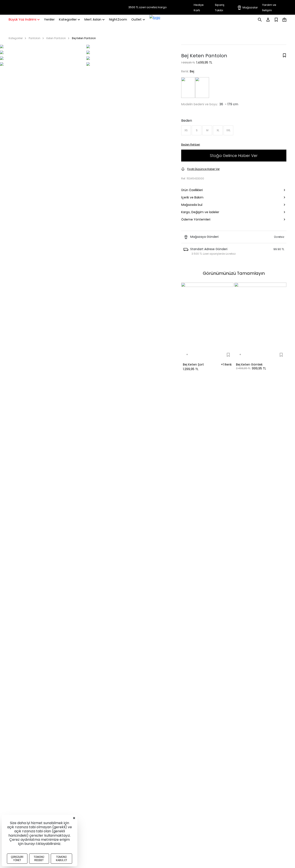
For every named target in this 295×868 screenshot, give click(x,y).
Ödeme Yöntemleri (195, 219)
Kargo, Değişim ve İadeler (200, 212)
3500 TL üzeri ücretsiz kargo (147, 7)
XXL (228, 130)
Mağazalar (250, 7)
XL (218, 130)
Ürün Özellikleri (192, 190)
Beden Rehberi (190, 144)
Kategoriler (16, 38)
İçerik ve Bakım (192, 197)
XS (186, 130)
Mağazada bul (191, 205)
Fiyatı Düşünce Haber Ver (203, 169)
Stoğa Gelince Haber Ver (234, 155)
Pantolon (34, 38)
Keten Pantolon (56, 38)
